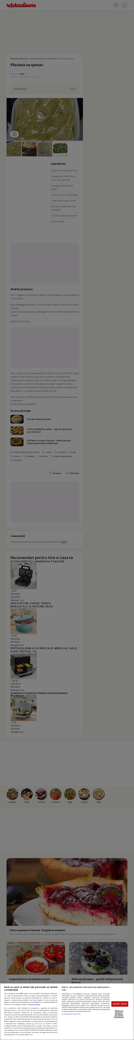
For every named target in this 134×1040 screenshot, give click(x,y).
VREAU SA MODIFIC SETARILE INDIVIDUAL (119, 1014)
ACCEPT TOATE (120, 1004)
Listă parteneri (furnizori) (71, 1014)
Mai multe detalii (34, 1004)
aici (33, 1023)
